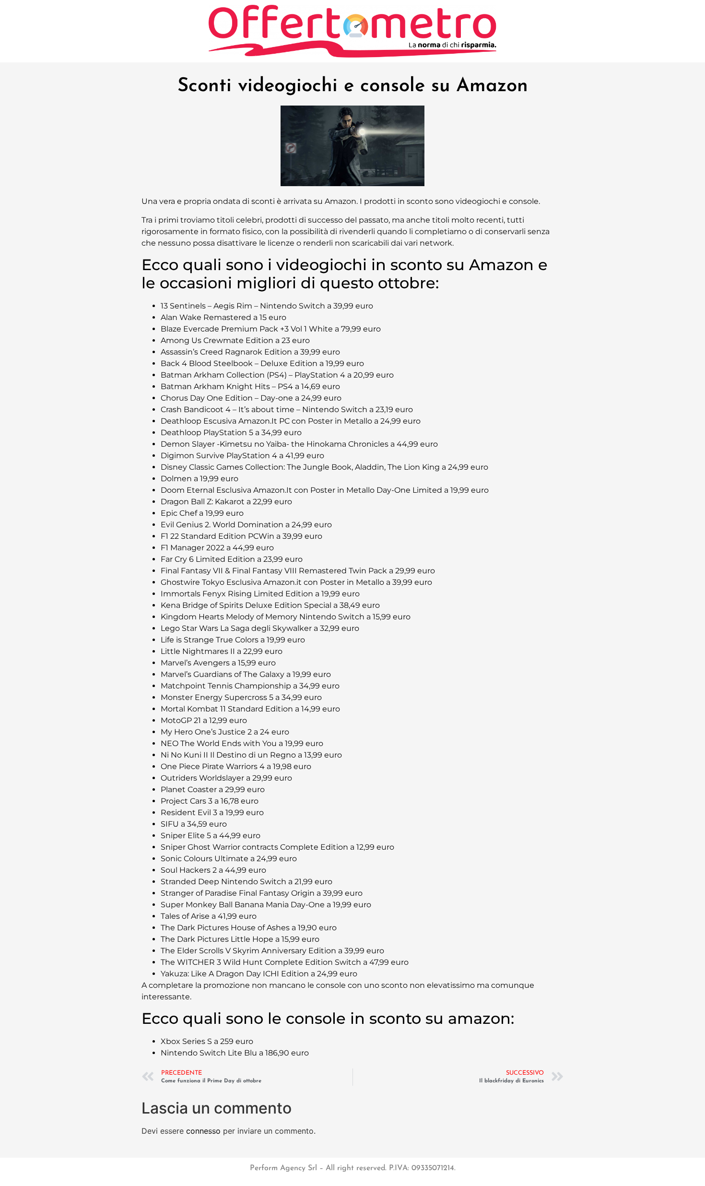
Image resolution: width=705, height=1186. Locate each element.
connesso (203, 1131)
